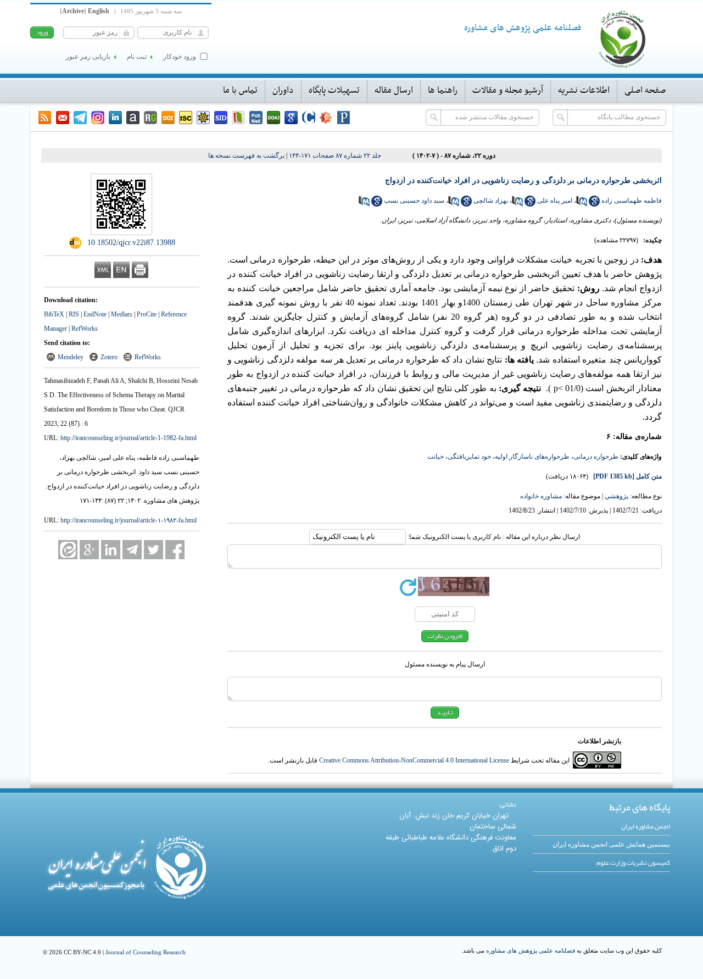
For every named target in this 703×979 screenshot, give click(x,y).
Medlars (121, 314)
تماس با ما (240, 90)
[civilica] (308, 117)
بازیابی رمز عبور (88, 56)
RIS (74, 314)
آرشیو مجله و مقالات (507, 90)
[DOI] (168, 117)
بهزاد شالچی (490, 200)
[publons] (343, 117)
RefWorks (84, 328)
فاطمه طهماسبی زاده (631, 200)
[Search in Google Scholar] (594, 204)
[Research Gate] (150, 117)
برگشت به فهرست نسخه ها (246, 155)
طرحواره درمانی (595, 456)
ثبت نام (137, 56)
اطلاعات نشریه (584, 90)
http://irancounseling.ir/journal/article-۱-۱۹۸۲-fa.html (128, 520)
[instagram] (97, 117)
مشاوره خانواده (541, 496)
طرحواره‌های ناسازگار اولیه (532, 456)
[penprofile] (256, 117)
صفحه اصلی (645, 90)
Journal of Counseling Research (145, 952)
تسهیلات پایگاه (334, 90)
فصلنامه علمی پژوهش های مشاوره (530, 950)
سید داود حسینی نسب (414, 200)
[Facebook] (175, 549)
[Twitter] (153, 549)
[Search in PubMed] (581, 204)
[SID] (220, 117)
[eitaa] (67, 549)
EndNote (95, 314)
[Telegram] (80, 117)
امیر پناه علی (554, 200)
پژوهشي (616, 496)
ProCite (147, 314)
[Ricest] (203, 117)
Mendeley (70, 357)
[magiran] (238, 117)
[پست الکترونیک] (62, 117)
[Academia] (133, 117)
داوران (283, 90)
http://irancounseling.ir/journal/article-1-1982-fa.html (128, 438)
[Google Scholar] (291, 117)
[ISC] (185, 117)
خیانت (435, 456)
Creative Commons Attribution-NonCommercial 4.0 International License (414, 760)
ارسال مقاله (394, 90)
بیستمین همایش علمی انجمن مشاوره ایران (611, 844)
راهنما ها (442, 90)
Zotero (109, 357)
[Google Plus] (89, 549)
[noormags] (326, 117)
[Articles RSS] (45, 117)
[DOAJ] (273, 117)
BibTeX (54, 314)
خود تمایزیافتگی (469, 456)
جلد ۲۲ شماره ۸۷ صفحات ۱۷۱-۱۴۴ (335, 155)
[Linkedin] (115, 117)
